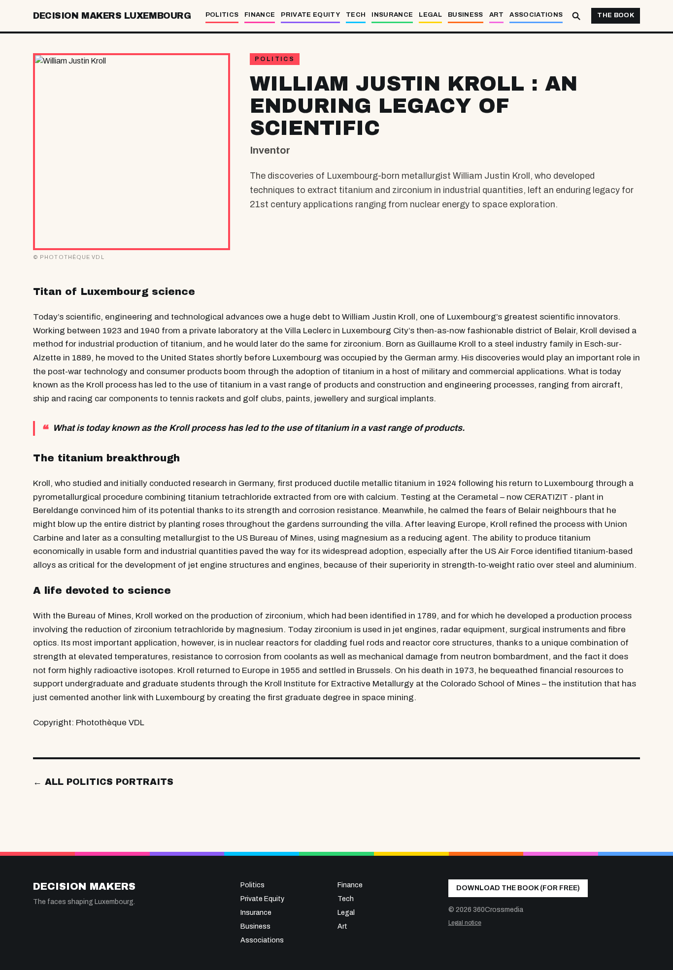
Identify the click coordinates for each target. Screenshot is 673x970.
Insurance (392, 14)
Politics (222, 14)
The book (615, 15)
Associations (536, 14)
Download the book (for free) (518, 888)
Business (465, 14)
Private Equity (310, 14)
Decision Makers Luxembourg (112, 16)
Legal (430, 14)
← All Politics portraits (103, 782)
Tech (356, 14)
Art (496, 14)
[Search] (576, 15)
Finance (259, 14)
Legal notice (464, 922)
